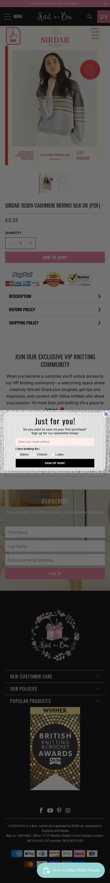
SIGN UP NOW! (55, 463)
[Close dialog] (106, 414)
